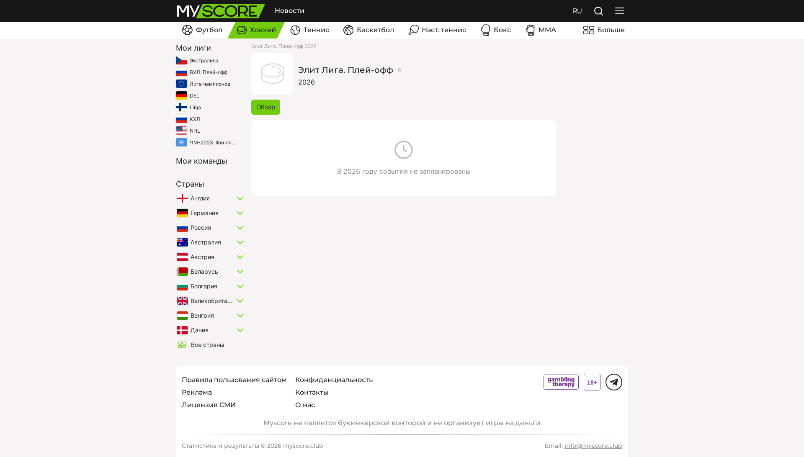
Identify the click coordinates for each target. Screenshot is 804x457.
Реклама (197, 392)
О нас (305, 405)
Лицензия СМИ (209, 405)
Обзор (265, 107)
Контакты (312, 392)
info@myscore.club (593, 445)
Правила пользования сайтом (234, 380)
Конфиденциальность (334, 380)
